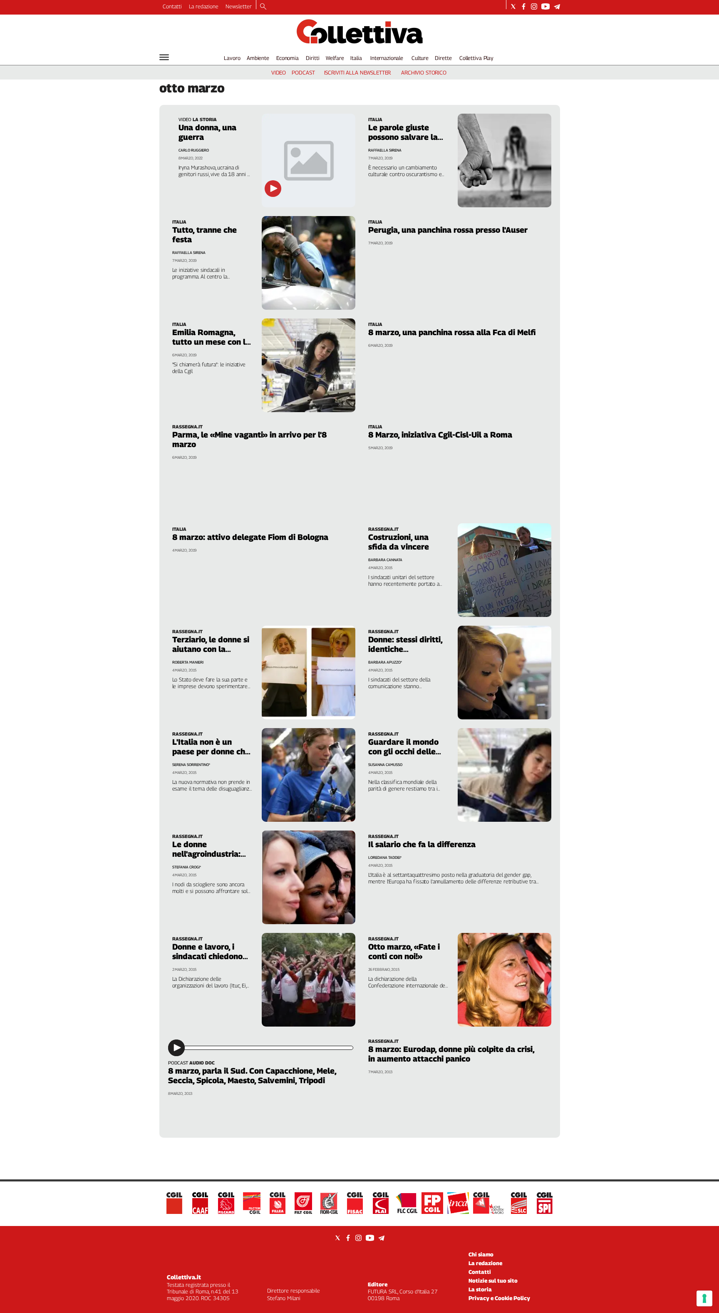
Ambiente (258, 58)
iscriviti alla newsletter (357, 72)
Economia (287, 58)
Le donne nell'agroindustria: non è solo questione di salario (210, 859)
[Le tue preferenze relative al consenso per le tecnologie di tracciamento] (704, 1298)
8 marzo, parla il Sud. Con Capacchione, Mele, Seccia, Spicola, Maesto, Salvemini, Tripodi (252, 1075)
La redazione (203, 6)
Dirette (443, 58)
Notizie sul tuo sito (493, 1280)
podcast (303, 72)
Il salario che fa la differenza (422, 844)
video (278, 72)
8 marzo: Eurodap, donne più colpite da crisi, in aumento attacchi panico (451, 1053)
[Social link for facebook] (524, 6)
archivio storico (423, 72)
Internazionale (386, 58)
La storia (480, 1289)
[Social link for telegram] (557, 6)
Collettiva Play (476, 58)
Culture (420, 58)
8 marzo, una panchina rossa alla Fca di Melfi (452, 332)
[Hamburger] (164, 57)
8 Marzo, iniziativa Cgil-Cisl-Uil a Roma (440, 434)
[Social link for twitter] (513, 6)
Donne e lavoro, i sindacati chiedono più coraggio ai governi (207, 961)
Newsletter (239, 6)
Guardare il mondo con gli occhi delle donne (403, 751)
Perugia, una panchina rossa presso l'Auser (448, 229)
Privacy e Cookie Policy (499, 1298)
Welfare (335, 58)
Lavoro (232, 58)
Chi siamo (481, 1254)
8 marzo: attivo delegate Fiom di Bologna (250, 537)
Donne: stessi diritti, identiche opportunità (405, 649)
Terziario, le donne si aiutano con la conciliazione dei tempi (210, 654)
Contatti (172, 6)
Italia (356, 58)
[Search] (263, 7)
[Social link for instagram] (534, 6)
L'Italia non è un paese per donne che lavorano (211, 751)
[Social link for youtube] (545, 6)
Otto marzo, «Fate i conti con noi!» (404, 951)
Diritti (312, 58)
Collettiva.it (184, 1277)
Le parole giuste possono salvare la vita (403, 137)
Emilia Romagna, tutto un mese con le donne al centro (211, 342)
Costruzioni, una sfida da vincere (398, 541)
